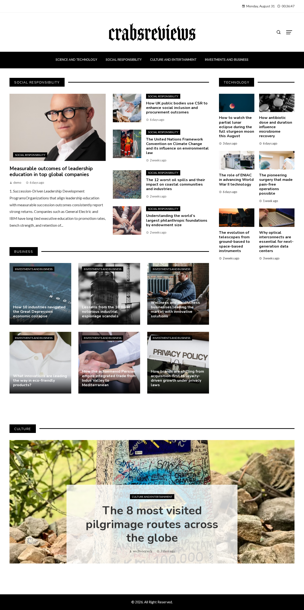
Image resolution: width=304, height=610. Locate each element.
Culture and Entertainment (152, 496)
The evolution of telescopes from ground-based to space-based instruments (234, 241)
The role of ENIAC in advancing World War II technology (236, 180)
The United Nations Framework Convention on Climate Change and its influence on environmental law (177, 146)
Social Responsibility (30, 154)
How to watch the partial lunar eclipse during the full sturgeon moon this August (236, 127)
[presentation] (17, 502)
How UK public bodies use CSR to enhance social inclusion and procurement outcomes (177, 108)
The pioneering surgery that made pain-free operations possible (276, 184)
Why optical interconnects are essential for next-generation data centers (276, 241)
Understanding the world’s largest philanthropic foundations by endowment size (176, 220)
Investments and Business (33, 269)
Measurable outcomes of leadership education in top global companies (51, 171)
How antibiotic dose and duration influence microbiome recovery (275, 127)
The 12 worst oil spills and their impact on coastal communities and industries (175, 184)
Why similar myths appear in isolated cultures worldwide (152, 524)
